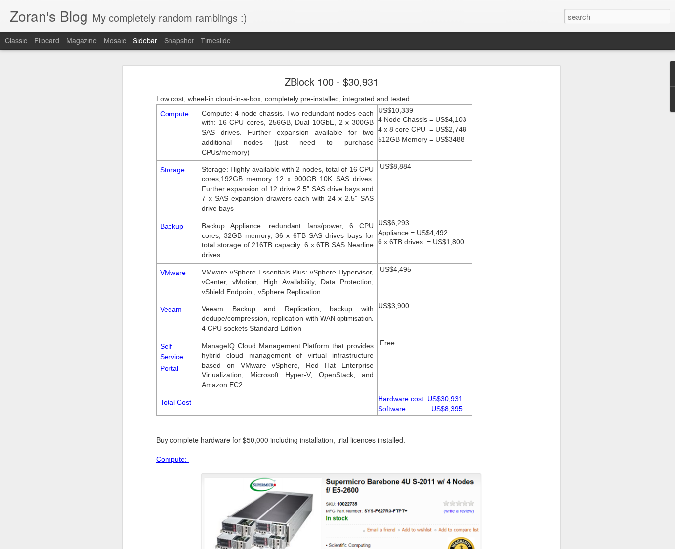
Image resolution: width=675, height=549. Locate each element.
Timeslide (216, 40)
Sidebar (145, 40)
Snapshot (179, 40)
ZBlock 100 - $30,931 (332, 82)
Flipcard (46, 40)
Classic (16, 40)
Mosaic (115, 40)
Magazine (81, 40)
